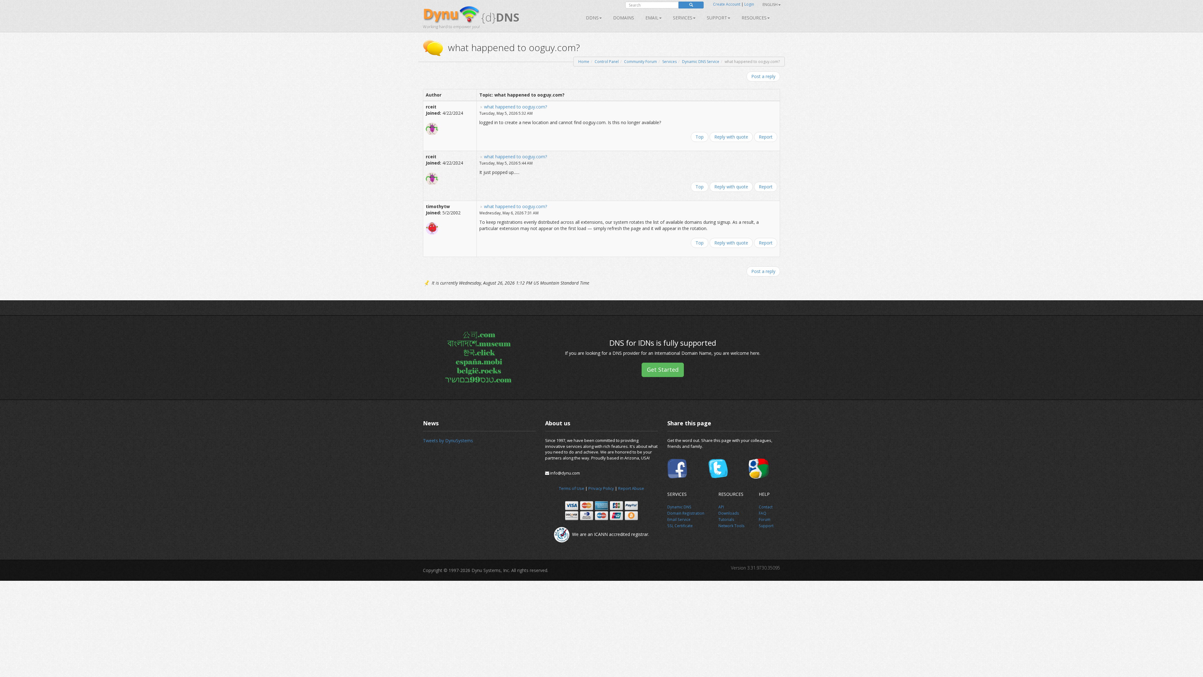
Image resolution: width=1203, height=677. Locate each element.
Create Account (726, 4)
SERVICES (682, 18)
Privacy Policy (601, 488)
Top (699, 137)
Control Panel (607, 61)
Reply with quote (731, 137)
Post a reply (763, 76)
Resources (754, 18)
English (770, 4)
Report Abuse (631, 488)
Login (749, 4)
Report (766, 137)
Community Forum (640, 61)
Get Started (663, 369)
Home (583, 61)
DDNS (592, 18)
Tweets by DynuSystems (448, 440)
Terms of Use (571, 488)
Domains (623, 18)
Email (652, 18)
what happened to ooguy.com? (515, 107)
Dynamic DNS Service (700, 61)
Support (717, 18)
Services (669, 61)
